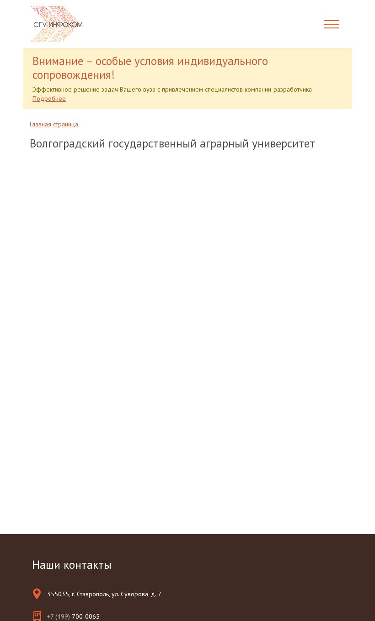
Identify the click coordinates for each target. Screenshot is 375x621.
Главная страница (54, 124)
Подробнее (49, 98)
